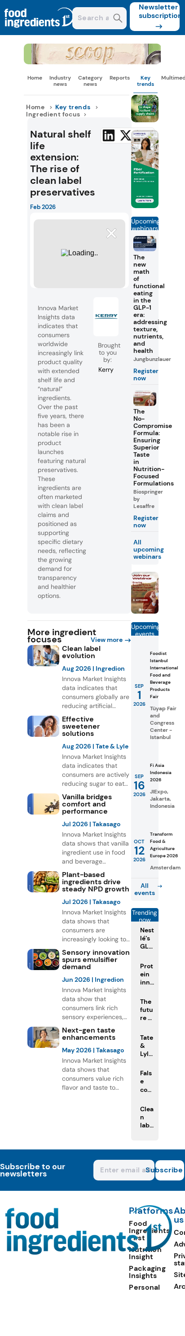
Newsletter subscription (159, 11)
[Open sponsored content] (92, 62)
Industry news (60, 81)
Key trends (145, 81)
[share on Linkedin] (108, 135)
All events (144, 889)
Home (34, 78)
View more (107, 639)
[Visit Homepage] (39, 32)
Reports (120, 78)
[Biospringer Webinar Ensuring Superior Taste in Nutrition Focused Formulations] (145, 611)
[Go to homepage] (88, 1252)
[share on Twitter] (126, 135)
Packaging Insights (147, 1272)
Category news (90, 81)
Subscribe (169, 1170)
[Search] (118, 19)
